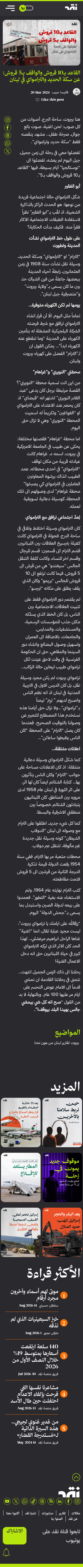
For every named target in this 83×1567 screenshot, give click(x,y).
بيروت (75, 1042)
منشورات (47, 1513)
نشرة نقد (30, 1513)
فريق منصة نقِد (48, 1374)
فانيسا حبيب (60, 92)
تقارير (66, 1042)
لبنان (57, 1042)
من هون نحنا (43, 1042)
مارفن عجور (51, 1333)
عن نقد (72, 1519)
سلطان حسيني (48, 1305)
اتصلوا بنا (57, 1519)
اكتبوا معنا (12, 1513)
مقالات (75, 1513)
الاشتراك (14, 1530)
